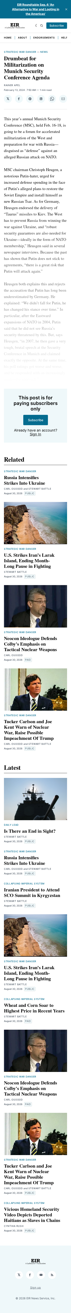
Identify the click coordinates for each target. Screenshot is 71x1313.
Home (8, 37)
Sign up (35, 1287)
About (22, 37)
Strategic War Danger (20, 51)
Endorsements (44, 37)
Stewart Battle (39, 488)
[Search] (41, 25)
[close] (66, 9)
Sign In (35, 434)
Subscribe (57, 25)
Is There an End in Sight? (30, 830)
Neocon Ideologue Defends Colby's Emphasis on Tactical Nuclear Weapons (30, 644)
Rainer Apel (12, 85)
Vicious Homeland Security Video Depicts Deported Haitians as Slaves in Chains (32, 1214)
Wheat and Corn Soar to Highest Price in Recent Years (34, 1008)
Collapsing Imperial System (24, 883)
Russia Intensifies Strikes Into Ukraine (24, 480)
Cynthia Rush (13, 1226)
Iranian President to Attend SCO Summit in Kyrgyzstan (32, 892)
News (44, 51)
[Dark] (36, 26)
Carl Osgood (13, 488)
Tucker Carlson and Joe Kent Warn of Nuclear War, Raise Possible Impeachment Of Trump (29, 729)
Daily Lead (11, 824)
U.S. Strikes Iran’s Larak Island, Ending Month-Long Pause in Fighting (29, 560)
